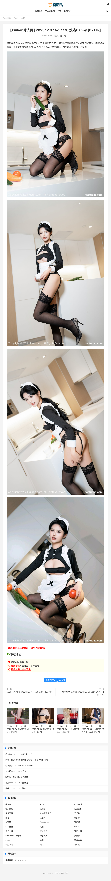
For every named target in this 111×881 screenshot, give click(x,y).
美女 (42, 844)
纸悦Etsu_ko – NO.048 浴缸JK (18, 754)
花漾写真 (78, 840)
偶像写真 (9, 813)
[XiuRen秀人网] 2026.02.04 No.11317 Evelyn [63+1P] (68, 729)
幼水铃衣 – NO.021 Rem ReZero (19, 765)
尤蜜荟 (8, 822)
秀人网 (16, 18)
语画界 (42, 818)
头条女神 (9, 831)
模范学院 (9, 844)
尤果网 (77, 818)
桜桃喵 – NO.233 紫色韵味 (16, 777)
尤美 (42, 840)
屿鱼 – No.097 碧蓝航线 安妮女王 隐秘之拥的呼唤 (26, 760)
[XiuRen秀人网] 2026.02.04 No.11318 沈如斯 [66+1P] (43, 729)
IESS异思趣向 (45, 813)
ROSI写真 (78, 804)
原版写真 (43, 831)
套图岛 (55, 5)
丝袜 (59, 11)
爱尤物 (77, 813)
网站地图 (64, 873)
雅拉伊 (77, 822)
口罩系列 (78, 809)
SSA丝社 (9, 826)
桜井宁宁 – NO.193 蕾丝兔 (16, 782)
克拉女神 (78, 831)
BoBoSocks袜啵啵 (13, 835)
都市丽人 (78, 844)
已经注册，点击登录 (21, 669)
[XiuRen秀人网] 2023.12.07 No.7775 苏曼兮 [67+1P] (29, 692)
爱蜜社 (77, 835)
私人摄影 (9, 809)
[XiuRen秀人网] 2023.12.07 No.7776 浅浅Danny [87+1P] (55, 30)
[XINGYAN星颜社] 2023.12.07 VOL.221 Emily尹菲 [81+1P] (82, 693)
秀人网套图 (50, 11)
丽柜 (7, 818)
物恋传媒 (43, 835)
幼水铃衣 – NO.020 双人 (15, 771)
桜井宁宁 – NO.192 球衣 (15, 788)
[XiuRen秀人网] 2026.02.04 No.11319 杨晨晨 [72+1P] (18, 729)
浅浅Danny (50, 680)
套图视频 (67, 11)
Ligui (76, 826)
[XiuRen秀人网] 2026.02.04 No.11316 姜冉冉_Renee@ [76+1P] (93, 729)
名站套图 (39, 11)
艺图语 (42, 809)
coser (7, 840)
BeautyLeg (44, 822)
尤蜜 (42, 826)
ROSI (42, 804)
